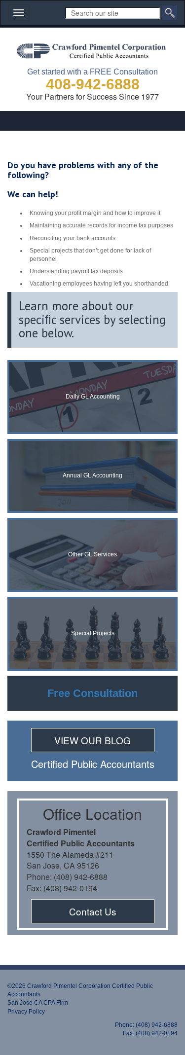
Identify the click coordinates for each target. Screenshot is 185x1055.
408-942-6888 (93, 84)
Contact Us (92, 911)
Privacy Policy (26, 1011)
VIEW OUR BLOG (92, 740)
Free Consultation (92, 693)
